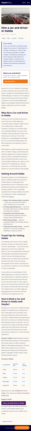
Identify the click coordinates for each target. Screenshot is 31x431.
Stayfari (6, 2)
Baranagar (6, 381)
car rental (14, 38)
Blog (28, 2)
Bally (4, 373)
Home (24, 2)
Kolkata (5, 377)
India (8, 38)
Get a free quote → (10, 81)
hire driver (20, 38)
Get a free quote (23, 427)
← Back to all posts (6, 421)
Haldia (3, 38)
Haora (4, 369)
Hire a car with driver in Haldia (13, 403)
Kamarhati (6, 385)
